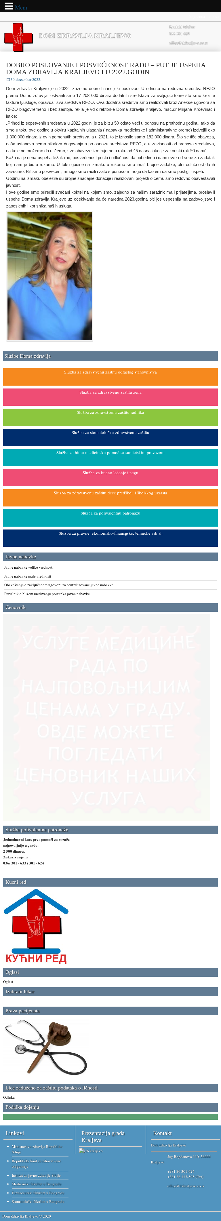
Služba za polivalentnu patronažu (110, 513)
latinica (213, 16)
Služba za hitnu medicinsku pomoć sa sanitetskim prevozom (110, 452)
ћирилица (197, 16)
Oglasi (8, 981)
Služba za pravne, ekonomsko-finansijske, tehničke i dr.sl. (111, 533)
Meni (21, 7)
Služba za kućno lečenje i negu (110, 472)
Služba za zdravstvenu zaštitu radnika (110, 412)
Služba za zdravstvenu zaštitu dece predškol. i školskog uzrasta (110, 493)
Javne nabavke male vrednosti (27, 576)
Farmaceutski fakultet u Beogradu (38, 1192)
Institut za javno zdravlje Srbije (36, 1175)
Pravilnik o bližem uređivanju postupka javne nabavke (47, 593)
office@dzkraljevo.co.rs (188, 42)
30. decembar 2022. (26, 79)
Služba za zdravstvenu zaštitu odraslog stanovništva (110, 372)
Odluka (9, 1097)
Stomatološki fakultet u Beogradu (38, 1201)
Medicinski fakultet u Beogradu (37, 1183)
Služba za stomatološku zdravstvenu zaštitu (110, 432)
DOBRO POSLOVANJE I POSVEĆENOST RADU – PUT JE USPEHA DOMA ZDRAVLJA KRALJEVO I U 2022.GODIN (105, 68)
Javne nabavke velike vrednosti (29, 567)
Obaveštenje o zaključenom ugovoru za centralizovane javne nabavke (58, 584)
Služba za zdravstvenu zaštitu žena (110, 392)
